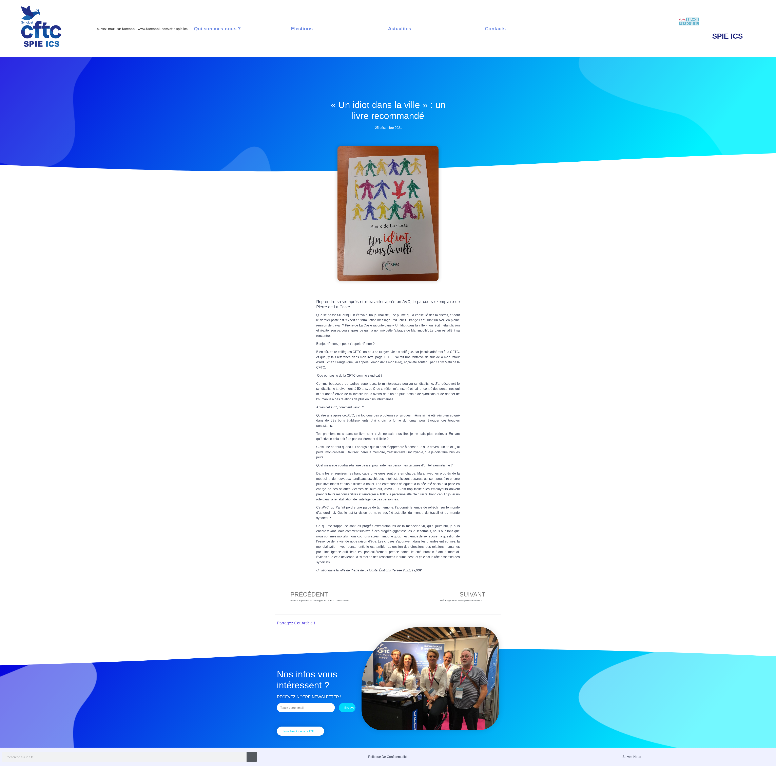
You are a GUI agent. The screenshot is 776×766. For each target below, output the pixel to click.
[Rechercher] (252, 757)
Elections (302, 28)
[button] (457, 623)
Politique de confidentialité (388, 757)
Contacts (495, 28)
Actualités (399, 28)
